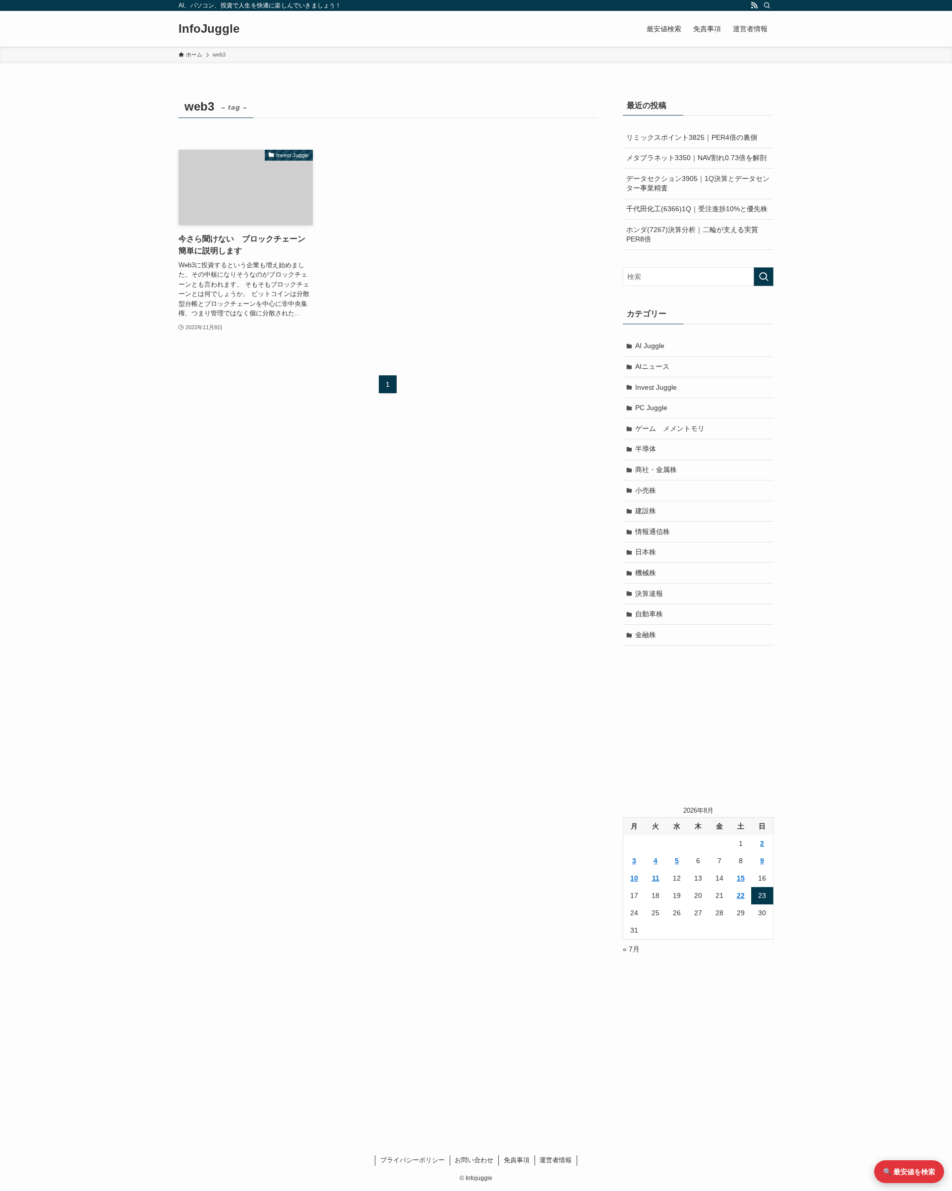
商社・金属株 (656, 470)
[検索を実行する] (764, 276)
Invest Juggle (656, 387)
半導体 (645, 449)
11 (655, 878)
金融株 (645, 635)
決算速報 (649, 593)
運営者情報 (555, 1160)
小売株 (645, 490)
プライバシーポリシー (412, 1160)
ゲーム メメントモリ (670, 428)
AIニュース (652, 366)
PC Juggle (651, 408)
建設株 (645, 511)
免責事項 (517, 1160)
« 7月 (631, 949)
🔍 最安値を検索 (909, 1172)
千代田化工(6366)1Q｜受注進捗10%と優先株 (697, 209)
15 (741, 878)
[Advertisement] (698, 725)
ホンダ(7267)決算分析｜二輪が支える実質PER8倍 (692, 234)
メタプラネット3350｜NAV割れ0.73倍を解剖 (696, 158)
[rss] (754, 5)
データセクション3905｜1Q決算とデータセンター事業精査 (698, 183)
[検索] (767, 5)
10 (634, 878)
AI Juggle (649, 346)
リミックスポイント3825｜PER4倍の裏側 (691, 137)
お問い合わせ (474, 1160)
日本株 (645, 552)
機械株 (645, 573)
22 (741, 895)
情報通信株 (652, 532)
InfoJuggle (208, 29)
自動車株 (649, 614)
